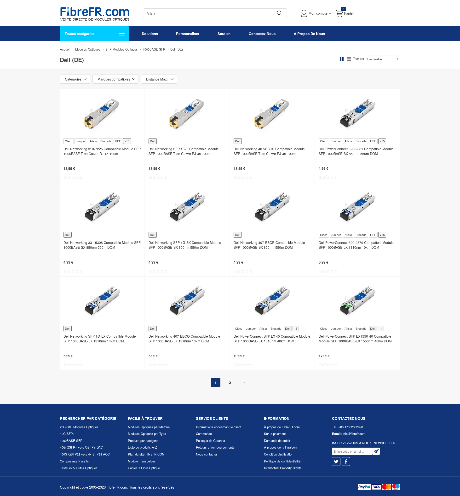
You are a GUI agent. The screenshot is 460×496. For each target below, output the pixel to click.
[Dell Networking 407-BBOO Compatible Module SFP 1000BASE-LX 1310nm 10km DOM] (187, 301)
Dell (152, 141)
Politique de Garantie (210, 440)
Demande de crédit (277, 440)
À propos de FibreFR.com (282, 427)
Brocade (105, 141)
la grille (341, 59)
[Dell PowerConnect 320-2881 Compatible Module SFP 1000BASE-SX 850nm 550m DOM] (357, 113)
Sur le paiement (275, 433)
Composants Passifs (74, 461)
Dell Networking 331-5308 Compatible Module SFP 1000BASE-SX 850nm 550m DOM (102, 245)
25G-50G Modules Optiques (79, 427)
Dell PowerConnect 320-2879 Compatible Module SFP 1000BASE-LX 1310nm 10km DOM (356, 245)
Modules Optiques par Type (147, 433)
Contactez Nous (262, 33)
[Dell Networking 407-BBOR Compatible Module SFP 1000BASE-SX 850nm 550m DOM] (272, 207)
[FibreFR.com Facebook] (346, 461)
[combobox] (382, 59)
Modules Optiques (87, 49)
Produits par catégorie (143, 440)
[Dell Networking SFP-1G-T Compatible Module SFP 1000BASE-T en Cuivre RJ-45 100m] (187, 113)
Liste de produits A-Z (142, 447)
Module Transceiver (141, 461)
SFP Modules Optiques (121, 49)
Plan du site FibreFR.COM (146, 454)
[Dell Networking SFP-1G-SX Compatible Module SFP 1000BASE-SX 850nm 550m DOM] (187, 207)
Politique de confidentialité (282, 461)
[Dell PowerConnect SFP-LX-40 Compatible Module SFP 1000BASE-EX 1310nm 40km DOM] (272, 301)
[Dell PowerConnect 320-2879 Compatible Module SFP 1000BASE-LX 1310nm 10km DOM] (357, 207)
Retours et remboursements (215, 447)
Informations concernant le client (218, 427)
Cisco (68, 141)
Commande (204, 433)
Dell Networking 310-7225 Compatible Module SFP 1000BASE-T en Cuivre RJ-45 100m (102, 151)
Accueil (65, 49)
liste (349, 59)
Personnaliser (187, 33)
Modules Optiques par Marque (149, 427)
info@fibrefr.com (354, 433)
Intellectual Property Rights (283, 468)
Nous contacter (206, 454)
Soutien (224, 33)
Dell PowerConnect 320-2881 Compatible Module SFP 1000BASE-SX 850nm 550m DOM (356, 151)
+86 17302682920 (350, 427)
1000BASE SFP (154, 49)
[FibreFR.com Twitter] (336, 461)
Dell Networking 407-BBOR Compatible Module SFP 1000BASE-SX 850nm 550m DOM (269, 245)
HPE (118, 141)
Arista (93, 141)
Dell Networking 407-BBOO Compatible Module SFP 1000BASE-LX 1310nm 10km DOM (184, 338)
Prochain (244, 382)
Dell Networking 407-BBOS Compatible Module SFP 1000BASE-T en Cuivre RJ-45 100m (269, 151)
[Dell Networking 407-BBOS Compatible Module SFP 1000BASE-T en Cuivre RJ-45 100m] (272, 113)
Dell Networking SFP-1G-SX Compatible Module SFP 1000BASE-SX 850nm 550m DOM (185, 245)
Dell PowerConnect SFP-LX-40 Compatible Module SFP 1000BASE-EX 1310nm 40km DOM (272, 338)
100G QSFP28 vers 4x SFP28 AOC (85, 454)
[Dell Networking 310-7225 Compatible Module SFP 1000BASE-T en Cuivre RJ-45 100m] (102, 113)
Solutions (150, 33)
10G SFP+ (67, 433)
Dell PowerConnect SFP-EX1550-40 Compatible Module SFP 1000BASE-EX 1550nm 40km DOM (355, 338)
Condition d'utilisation (278, 454)
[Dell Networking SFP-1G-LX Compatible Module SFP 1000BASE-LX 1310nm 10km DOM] (102, 301)
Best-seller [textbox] (374, 59)
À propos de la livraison (280, 447)
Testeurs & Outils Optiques (79, 468)
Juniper (81, 141)
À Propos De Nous (309, 33)
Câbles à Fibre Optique (144, 468)
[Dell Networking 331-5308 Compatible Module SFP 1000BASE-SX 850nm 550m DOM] (102, 207)
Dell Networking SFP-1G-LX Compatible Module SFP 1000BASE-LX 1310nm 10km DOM (99, 338)
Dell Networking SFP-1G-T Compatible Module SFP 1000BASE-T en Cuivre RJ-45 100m (184, 151)
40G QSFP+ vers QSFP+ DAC (81, 447)
